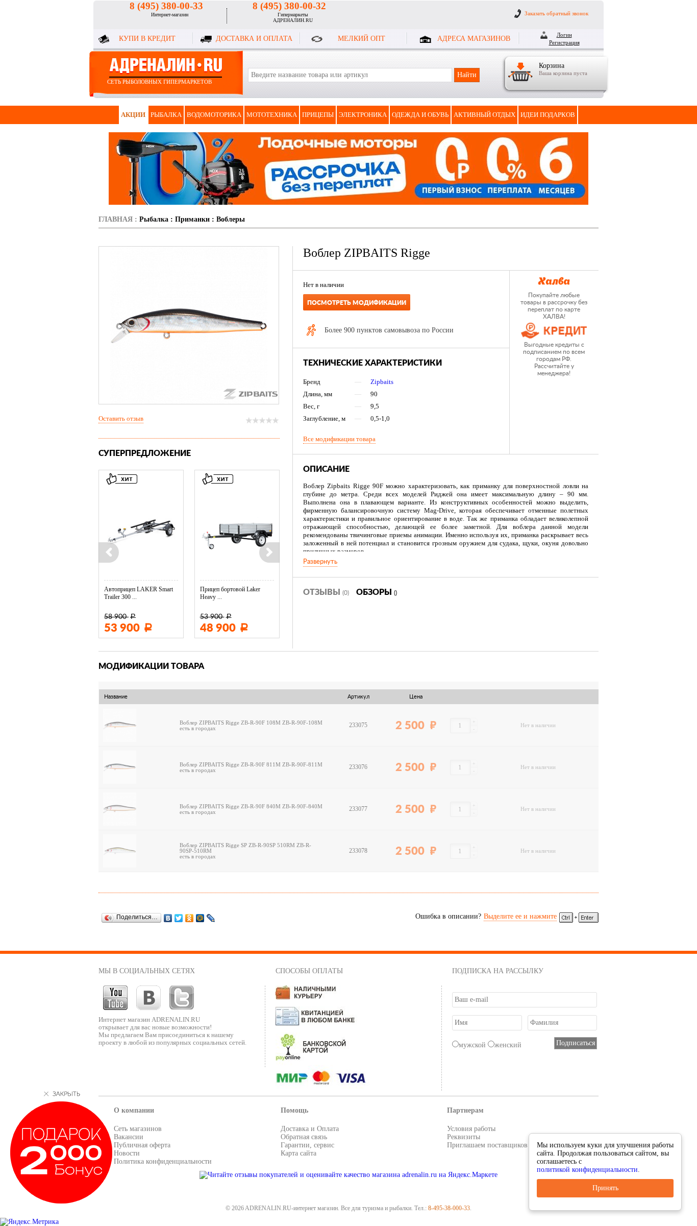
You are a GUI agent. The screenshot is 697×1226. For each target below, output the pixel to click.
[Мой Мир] (200, 917)
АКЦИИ (133, 114)
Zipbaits (381, 382)
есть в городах (198, 728)
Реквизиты (463, 1137)
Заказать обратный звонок (556, 13)
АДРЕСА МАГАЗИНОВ (473, 38)
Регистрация (564, 42)
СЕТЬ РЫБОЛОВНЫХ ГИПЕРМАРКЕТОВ (159, 82)
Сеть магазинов (138, 1129)
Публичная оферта (142, 1145)
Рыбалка (166, 114)
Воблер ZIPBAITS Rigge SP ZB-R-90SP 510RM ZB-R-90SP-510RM (245, 848)
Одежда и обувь (420, 114)
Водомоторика (214, 114)
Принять (605, 1188)
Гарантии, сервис (307, 1145)
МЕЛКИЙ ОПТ (361, 38)
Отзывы (326, 592)
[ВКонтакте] (168, 917)
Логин (564, 35)
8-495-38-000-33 (449, 1208)
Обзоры (376, 592)
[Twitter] (178, 917)
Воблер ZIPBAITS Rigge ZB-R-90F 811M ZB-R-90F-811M (251, 764)
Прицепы (318, 114)
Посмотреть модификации (356, 303)
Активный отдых (484, 114)
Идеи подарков (547, 114)
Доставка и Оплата (310, 1129)
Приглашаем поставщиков (487, 1145)
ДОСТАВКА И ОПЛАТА (254, 38)
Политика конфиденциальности (163, 1161)
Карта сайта (298, 1153)
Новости (127, 1153)
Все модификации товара (339, 439)
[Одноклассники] (189, 917)
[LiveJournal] (211, 917)
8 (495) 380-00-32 (289, 6)
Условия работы (471, 1129)
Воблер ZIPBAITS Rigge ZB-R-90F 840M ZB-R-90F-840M (251, 806)
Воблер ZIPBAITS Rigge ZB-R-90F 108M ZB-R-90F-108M (251, 723)
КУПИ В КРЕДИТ (147, 38)
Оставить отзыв (120, 418)
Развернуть (320, 561)
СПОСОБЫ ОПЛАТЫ (309, 971)
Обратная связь (304, 1137)
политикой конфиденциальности (587, 1169)
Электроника (363, 114)
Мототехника (271, 114)
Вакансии (128, 1137)
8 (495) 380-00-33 (166, 6)
